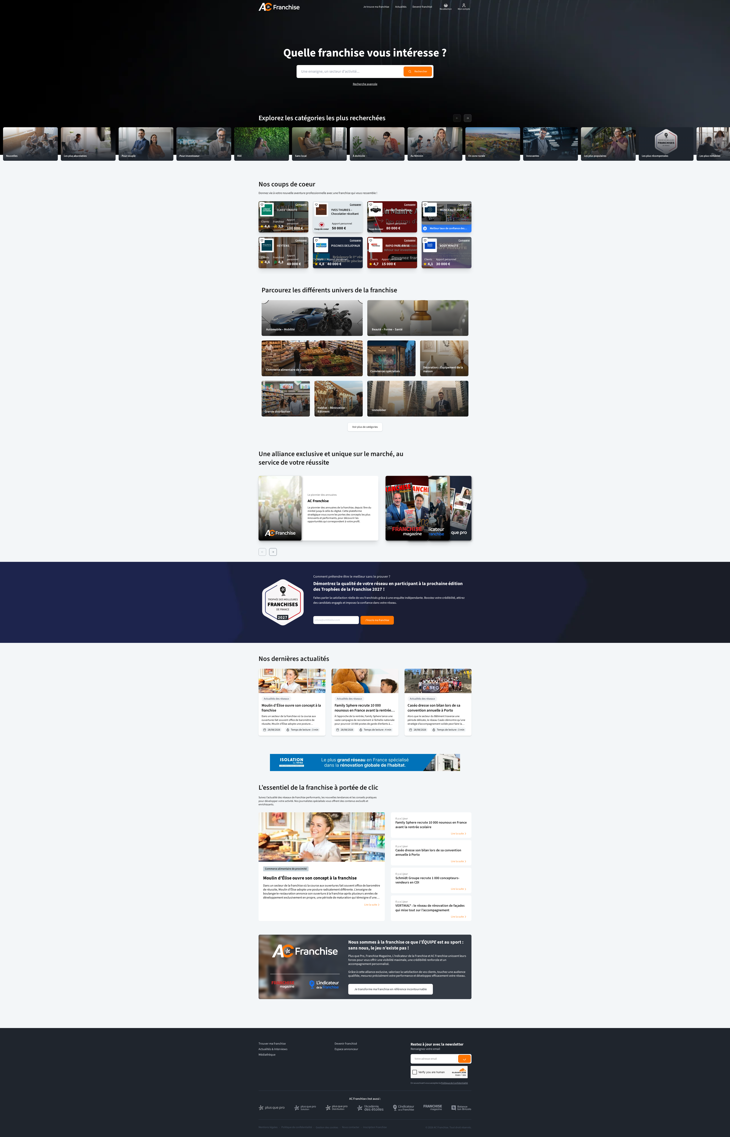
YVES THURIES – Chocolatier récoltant (345, 212)
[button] (318, 508)
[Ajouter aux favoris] (262, 204)
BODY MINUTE (449, 246)
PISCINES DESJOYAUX (345, 246)
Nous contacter (350, 1127)
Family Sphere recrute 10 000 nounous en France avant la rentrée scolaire (363, 710)
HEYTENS (283, 246)
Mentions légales (268, 1127)
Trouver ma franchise (272, 1044)
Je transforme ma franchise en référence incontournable (390, 989)
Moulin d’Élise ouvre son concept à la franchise (291, 708)
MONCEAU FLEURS (452, 210)
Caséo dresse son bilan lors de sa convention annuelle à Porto (434, 708)
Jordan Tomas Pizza (398, 210)
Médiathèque (267, 1055)
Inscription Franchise (375, 1127)
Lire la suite (370, 905)
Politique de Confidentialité (454, 1083)
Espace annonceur (346, 1049)
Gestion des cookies (327, 1127)
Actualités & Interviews (273, 1049)
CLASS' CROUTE (287, 210)
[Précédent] (262, 552)
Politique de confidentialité (296, 1127)
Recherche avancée (365, 84)
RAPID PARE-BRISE (398, 246)
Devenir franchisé (346, 1044)
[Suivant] (273, 552)
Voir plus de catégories (365, 427)
